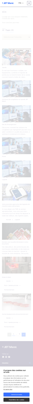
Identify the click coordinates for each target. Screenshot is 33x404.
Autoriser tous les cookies (16, 394)
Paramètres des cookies (16, 400)
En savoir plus (7, 389)
